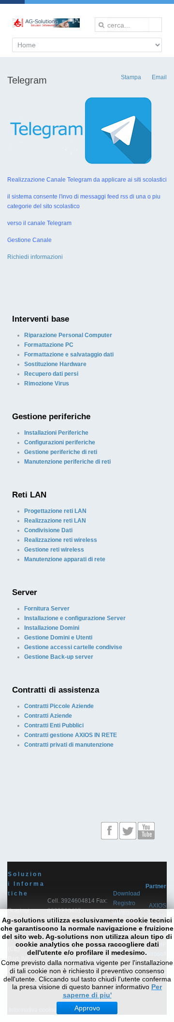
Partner (155, 886)
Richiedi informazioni (35, 257)
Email (158, 77)
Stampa (130, 77)
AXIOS (157, 905)
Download (126, 893)
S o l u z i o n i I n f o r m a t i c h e (26, 884)
